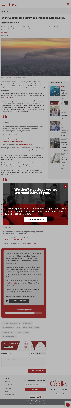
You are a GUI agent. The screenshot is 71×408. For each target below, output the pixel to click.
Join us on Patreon (35, 219)
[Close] (65, 186)
